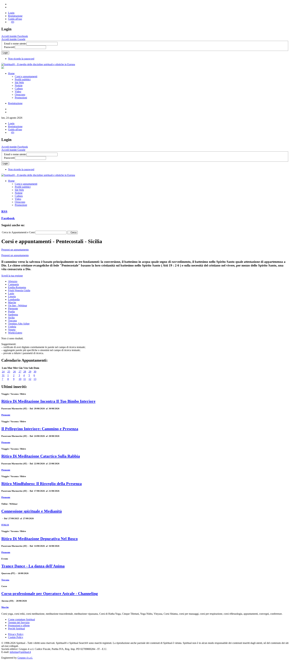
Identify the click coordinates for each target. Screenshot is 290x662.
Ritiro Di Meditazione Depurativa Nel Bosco (39, 538)
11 (24, 379)
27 (20, 371)
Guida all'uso (15, 18)
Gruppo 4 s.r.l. (25, 657)
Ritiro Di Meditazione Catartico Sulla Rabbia (40, 456)
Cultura (19, 88)
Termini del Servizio (19, 622)
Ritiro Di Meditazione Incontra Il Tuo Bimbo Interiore (48, 401)
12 (30, 379)
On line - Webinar (17, 305)
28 (24, 371)
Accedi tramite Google (13, 39)
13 (35, 379)
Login (11, 12)
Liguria (12, 296)
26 (14, 371)
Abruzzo (12, 281)
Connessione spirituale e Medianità (31, 511)
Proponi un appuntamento (15, 249)
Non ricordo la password (21, 58)
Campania (13, 284)
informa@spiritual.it (20, 652)
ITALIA (5, 525)
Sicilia (11, 317)
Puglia (11, 311)
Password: (9, 47)
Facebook (8, 218)
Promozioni (21, 97)
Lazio (11, 293)
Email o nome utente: (15, 43)
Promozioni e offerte (19, 625)
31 (3, 375)
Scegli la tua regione (12, 275)
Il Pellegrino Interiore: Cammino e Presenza (39, 429)
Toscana (12, 320)
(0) (12, 21)
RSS (4, 211)
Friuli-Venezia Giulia (19, 290)
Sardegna (13, 314)
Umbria (12, 326)
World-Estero (15, 332)
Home (11, 73)
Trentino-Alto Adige (19, 323)
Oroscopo (20, 94)
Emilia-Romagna (17, 287)
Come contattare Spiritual (21, 619)
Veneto (11, 329)
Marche (12, 302)
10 (20, 379)
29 (30, 371)
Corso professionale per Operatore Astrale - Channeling (49, 593)
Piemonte (13, 308)
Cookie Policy (15, 637)
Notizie (18, 85)
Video (18, 91)
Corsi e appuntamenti (26, 76)
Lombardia (14, 299)
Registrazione (15, 15)
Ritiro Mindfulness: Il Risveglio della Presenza (41, 483)
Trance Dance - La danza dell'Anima (33, 566)
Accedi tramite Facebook (14, 36)
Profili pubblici (23, 79)
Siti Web (19, 82)
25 (8, 371)
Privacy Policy (15, 634)
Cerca (73, 232)
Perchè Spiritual (16, 628)
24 (3, 371)
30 (35, 371)
